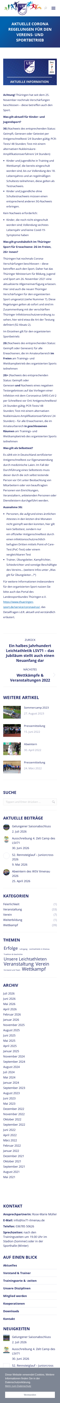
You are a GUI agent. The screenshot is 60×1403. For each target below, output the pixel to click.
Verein (42, 964)
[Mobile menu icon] (53, 8)
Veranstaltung (19, 964)
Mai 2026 (9, 1004)
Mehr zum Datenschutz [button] (18, 1386)
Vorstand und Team (12, 970)
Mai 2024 (9, 1077)
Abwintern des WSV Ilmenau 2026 (31, 873)
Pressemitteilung (34, 726)
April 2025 (10, 1046)
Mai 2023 (9, 1103)
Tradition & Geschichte (13, 954)
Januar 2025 (11, 1051)
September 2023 (14, 1088)
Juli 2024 (9, 1072)
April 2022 (10, 1135)
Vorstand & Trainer (17, 1273)
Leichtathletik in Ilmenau (39, 949)
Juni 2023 (9, 1098)
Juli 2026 (9, 993)
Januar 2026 (11, 1020)
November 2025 (14, 1025)
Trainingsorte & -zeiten (20, 1281)
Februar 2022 (12, 1145)
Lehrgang (23, 949)
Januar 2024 (11, 1082)
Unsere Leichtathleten (25, 959)
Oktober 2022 (12, 1119)
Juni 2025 (9, 1035)
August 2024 (11, 1067)
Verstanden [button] (30, 1394)
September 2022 (14, 1124)
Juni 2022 (9, 1130)
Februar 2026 (12, 1014)
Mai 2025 (9, 1041)
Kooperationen (14, 1303)
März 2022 (10, 1140)
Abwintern (30, 744)
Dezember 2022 (13, 1109)
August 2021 (11, 1172)
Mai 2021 (9, 1177)
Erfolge (11, 948)
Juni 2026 (9, 999)
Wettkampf (34, 969)
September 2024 (14, 1061)
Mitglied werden (15, 1296)
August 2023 (11, 1093)
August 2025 (11, 1030)
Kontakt (9, 1319)
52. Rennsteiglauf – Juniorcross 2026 (32, 857)
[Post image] (12, 712)
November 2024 (14, 1056)
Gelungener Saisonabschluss (31, 826)
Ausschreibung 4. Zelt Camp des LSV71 (33, 840)
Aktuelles (10, 1265)
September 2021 (14, 1166)
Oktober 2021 (12, 1161)
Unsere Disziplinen (17, 1288)
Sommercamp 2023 (36, 707)
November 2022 (14, 1114)
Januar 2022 (11, 1151)
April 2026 (10, 1009)
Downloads (11, 1311)
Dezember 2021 (13, 1156)
